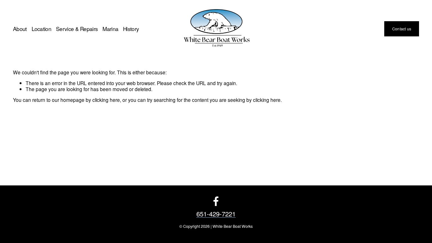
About (20, 28)
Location (41, 28)
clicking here (106, 99)
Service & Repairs (77, 28)
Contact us (401, 29)
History (131, 28)
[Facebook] (216, 201)
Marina (110, 28)
